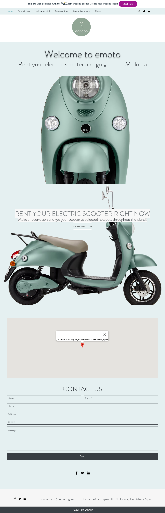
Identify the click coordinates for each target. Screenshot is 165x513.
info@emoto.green (63, 499)
